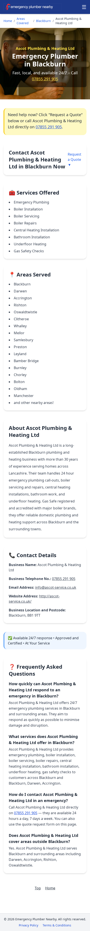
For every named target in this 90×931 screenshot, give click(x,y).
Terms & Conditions (57, 925)
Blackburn (43, 21)
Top (38, 888)
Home (7, 21)
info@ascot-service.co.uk (55, 587)
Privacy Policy (28, 925)
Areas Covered (23, 21)
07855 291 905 (45, 78)
